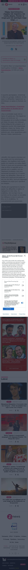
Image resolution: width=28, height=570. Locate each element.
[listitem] (14, 282)
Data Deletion (6, 314)
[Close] (25, 256)
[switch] (22, 285)
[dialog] (14, 285)
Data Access (14, 314)
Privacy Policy (22, 314)
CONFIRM (8, 308)
